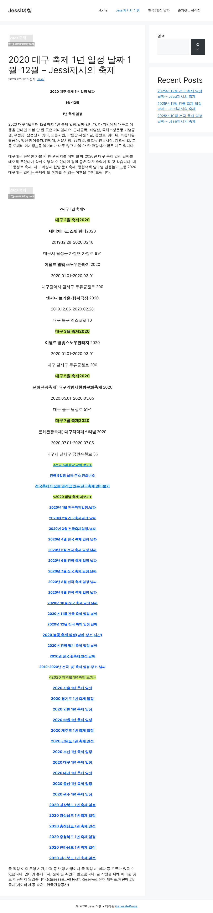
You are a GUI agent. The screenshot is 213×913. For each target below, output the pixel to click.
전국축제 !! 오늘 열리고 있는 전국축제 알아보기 (72, 486)
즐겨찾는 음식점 (189, 10)
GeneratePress (126, 906)
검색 (161, 36)
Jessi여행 (20, 10)
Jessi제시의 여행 (128, 10)
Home (103, 10)
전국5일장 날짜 (159, 10)
